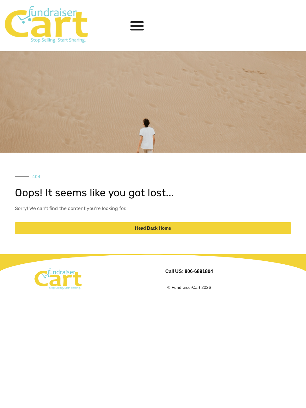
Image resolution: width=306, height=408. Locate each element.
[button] (137, 26)
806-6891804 (199, 271)
